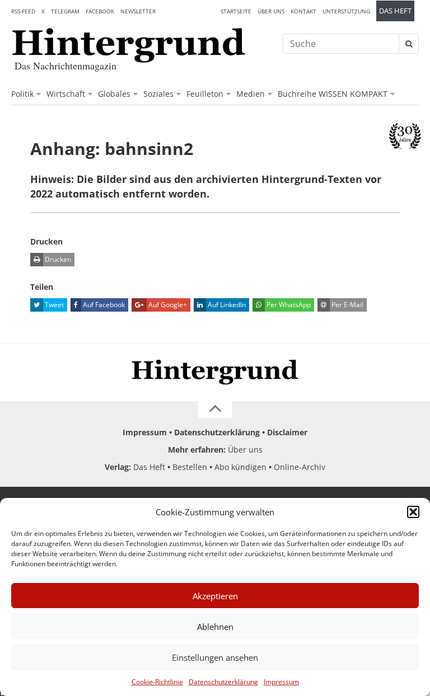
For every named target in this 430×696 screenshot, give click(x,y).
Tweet (53, 304)
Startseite (236, 11)
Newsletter (138, 11)
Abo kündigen (240, 467)
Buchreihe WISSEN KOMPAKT (332, 93)
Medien (250, 93)
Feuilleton (204, 93)
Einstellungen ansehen (215, 657)
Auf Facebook (103, 304)
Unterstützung (346, 11)
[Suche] (409, 44)
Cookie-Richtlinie (157, 681)
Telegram (65, 11)
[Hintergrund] (128, 45)
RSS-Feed (23, 11)
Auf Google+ (167, 304)
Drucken (57, 259)
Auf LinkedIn (226, 304)
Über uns (271, 11)
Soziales (158, 93)
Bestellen (189, 467)
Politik (22, 93)
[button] (413, 512)
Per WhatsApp (288, 304)
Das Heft (395, 11)
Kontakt (303, 11)
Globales (114, 93)
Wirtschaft (65, 93)
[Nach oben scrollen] (215, 409)
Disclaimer (287, 432)
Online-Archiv (299, 467)
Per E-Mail (346, 304)
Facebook (100, 11)
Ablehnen (215, 626)
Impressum (281, 681)
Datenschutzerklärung (223, 681)
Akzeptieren (215, 595)
